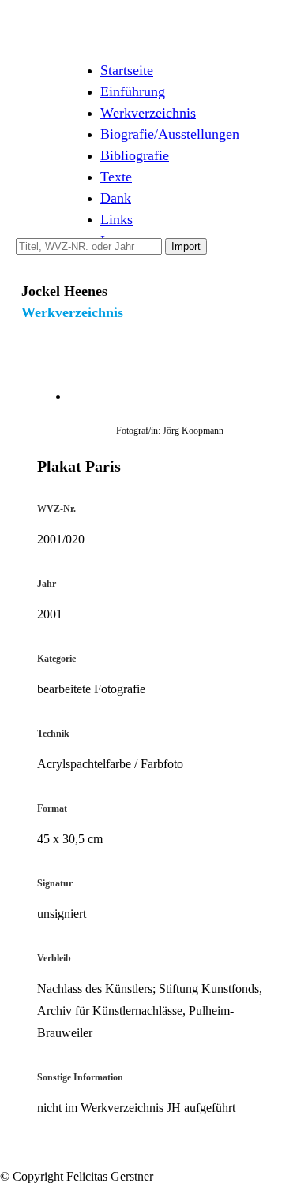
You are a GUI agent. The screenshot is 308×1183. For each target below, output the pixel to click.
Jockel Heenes (64, 291)
